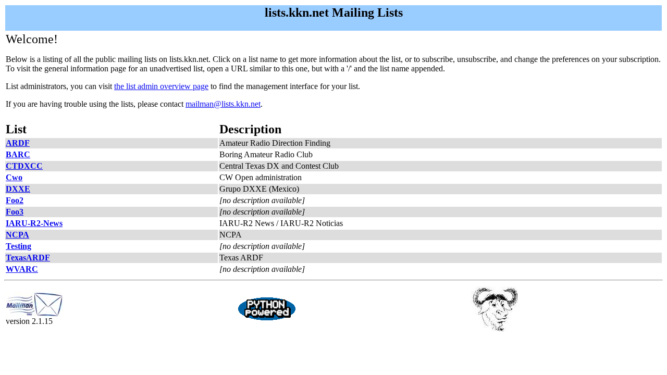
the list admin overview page (161, 86)
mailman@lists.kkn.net (223, 103)
